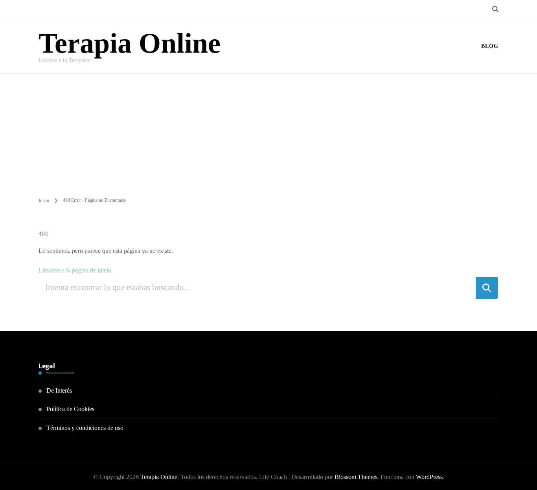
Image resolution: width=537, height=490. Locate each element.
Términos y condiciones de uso (84, 427)
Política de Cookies (70, 409)
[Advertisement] (268, 133)
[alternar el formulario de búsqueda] (495, 9)
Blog (489, 46)
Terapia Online (130, 43)
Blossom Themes (356, 477)
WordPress (429, 477)
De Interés (59, 390)
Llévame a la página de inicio (75, 270)
